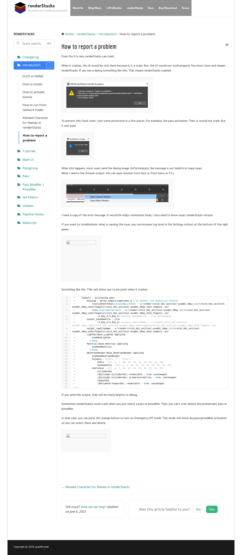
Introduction (31, 65)
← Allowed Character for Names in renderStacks (95, 487)
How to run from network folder (34, 107)
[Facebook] (127, 547)
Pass (25, 176)
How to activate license (33, 94)
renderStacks (41, 5)
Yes (212, 509)
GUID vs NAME (32, 76)
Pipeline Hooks (33, 214)
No (198, 509)
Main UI (28, 160)
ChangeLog (30, 57)
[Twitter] (138, 547)
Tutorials (29, 151)
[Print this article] (227, 44)
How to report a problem (35, 137)
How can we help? (93, 507)
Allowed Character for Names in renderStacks (35, 123)
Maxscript (29, 223)
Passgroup (30, 168)
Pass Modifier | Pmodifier (33, 187)
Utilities (27, 206)
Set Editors (30, 197)
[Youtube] (133, 547)
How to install (32, 84)
